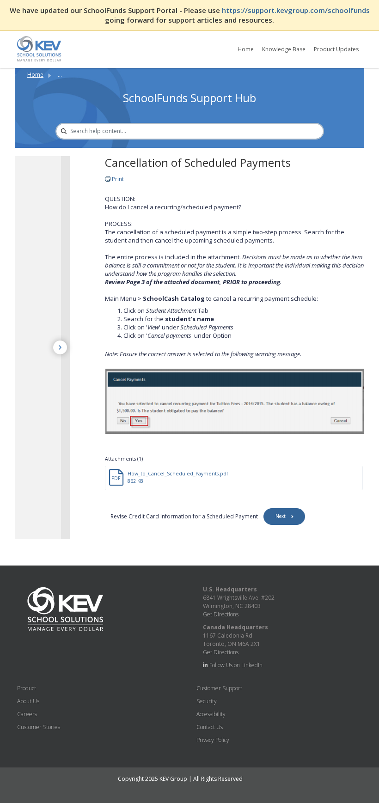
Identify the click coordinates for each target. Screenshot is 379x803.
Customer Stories (38, 727)
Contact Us (209, 727)
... (60, 75)
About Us (28, 701)
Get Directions (220, 614)
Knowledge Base (284, 49)
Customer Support (219, 688)
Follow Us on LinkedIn (235, 665)
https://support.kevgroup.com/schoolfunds (296, 10)
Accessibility (211, 714)
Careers (27, 714)
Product (26, 688)
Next (280, 516)
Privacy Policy (212, 740)
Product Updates (336, 49)
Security (206, 701)
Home (246, 49)
